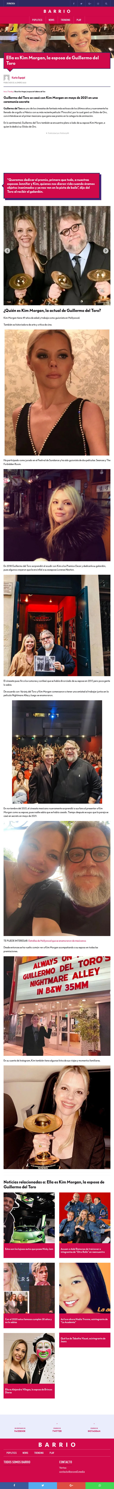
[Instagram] (98, 3)
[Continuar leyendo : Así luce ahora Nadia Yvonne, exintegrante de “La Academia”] (84, 1288)
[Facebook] (73, 3)
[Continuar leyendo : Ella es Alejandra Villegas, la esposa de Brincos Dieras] (29, 1358)
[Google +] (90, 3)
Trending (10, 91)
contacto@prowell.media (72, 1471)
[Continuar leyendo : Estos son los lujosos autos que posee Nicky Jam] (29, 1217)
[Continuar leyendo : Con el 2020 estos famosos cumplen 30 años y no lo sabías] (29, 1288)
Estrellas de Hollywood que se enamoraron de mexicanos (57, 940)
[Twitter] (81, 3)
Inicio (5, 91)
